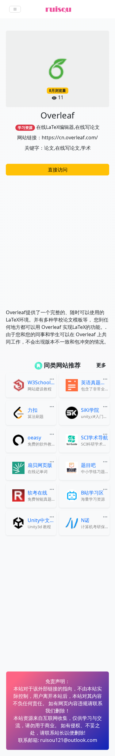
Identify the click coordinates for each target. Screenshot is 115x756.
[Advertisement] (57, 239)
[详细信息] (52, 378)
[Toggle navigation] (15, 9)
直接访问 (57, 169)
